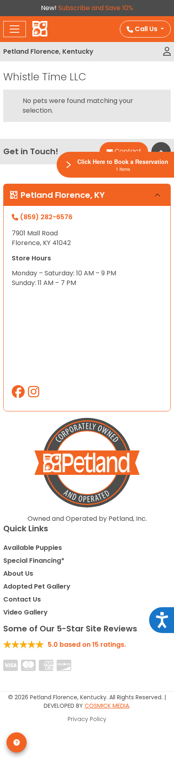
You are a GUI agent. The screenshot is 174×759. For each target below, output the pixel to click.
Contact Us (22, 599)
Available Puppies (32, 547)
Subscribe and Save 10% (95, 8)
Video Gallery (25, 612)
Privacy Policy (87, 719)
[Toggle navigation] (14, 29)
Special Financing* (33, 560)
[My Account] (167, 51)
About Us (18, 573)
